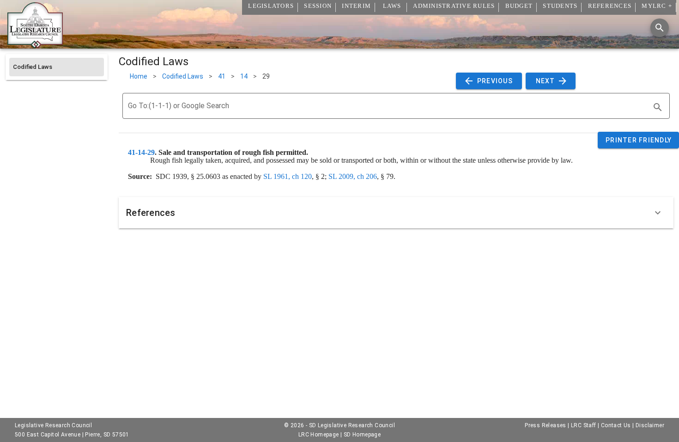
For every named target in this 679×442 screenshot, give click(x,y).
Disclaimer (650, 425)
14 (244, 76)
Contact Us (616, 425)
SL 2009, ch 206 (352, 176)
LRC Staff (583, 425)
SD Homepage (362, 434)
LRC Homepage (318, 434)
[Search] (659, 27)
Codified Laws (182, 76)
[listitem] (56, 67)
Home (138, 76)
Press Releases (545, 425)
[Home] (35, 44)
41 (221, 76)
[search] (657, 107)
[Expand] (657, 212)
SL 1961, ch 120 (287, 176)
